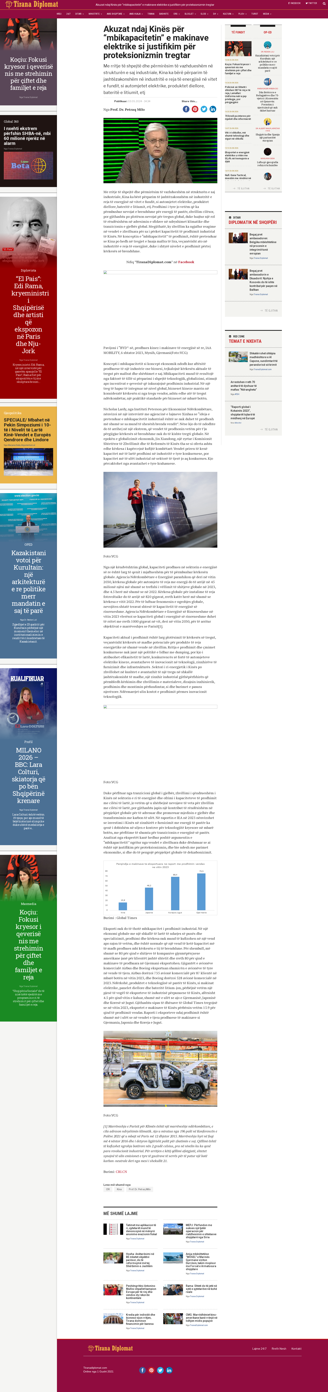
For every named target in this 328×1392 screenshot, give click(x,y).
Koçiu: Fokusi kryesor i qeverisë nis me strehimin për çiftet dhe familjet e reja (238, 69)
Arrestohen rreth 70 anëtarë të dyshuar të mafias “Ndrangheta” (244, 386)
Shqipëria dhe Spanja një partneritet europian (268, 137)
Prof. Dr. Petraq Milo (140, 1189)
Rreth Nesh (279, 1348)
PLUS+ (241, 14)
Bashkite (164, 14)
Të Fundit (238, 32)
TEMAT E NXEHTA (245, 339)
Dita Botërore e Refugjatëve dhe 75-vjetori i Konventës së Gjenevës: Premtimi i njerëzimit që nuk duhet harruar (267, 101)
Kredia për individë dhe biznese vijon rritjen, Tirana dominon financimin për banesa (140, 1319)
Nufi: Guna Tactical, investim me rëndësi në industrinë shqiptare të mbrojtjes (238, 180)
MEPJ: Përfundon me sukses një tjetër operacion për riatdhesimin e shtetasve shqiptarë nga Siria (201, 1231)
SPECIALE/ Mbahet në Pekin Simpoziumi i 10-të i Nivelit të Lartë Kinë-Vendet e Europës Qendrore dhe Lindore (27, 429)
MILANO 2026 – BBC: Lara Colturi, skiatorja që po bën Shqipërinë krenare (28, 775)
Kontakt (296, 1348)
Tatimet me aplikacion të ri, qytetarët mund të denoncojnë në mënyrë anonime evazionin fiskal (141, 1230)
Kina (119, 1189)
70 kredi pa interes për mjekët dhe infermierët (238, 117)
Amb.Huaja (134, 14)
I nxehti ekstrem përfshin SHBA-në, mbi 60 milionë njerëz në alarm (27, 136)
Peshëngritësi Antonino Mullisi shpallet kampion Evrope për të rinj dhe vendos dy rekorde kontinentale (141, 1292)
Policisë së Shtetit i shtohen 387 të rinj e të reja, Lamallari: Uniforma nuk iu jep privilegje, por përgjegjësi (237, 95)
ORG (175, 14)
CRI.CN (121, 1171)
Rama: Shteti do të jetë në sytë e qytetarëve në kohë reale (201, 1288)
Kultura (227, 14)
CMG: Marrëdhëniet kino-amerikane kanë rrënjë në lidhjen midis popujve (201, 1317)
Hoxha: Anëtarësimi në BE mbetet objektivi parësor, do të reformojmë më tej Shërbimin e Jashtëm (140, 1260)
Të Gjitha (243, 188)
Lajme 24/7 (259, 1348)
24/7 (68, 14)
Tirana (150, 14)
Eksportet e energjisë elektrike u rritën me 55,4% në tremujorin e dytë (237, 157)
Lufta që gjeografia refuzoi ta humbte (267, 163)
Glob (203, 14)
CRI (108, 1189)
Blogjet (189, 14)
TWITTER (312, 3)
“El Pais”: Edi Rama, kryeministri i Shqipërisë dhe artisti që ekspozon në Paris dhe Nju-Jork (30, 314)
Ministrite (94, 14)
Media (266, 14)
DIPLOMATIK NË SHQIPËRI (253, 220)
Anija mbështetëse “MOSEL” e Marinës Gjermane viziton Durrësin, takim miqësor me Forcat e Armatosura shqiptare (201, 1261)
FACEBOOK (295, 3)
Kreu (59, 14)
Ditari (78, 14)
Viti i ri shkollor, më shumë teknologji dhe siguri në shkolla (237, 135)
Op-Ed (268, 32)
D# (214, 14)
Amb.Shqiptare (114, 14)
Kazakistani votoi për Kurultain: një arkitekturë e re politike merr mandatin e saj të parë (267, 63)
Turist (254, 14)
